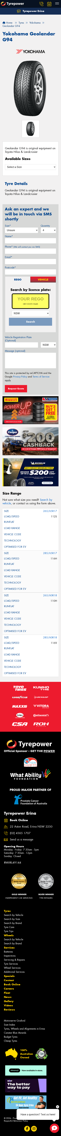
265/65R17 (50, 511)
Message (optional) (15, 351)
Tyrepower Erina (33, 11)
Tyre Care (9, 927)
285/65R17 (50, 553)
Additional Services (14, 972)
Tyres (7, 911)
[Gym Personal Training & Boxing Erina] (26, 1102)
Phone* (22, 246)
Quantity (45, 225)
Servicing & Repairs (14, 959)
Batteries (8, 951)
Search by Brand (13, 923)
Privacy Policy (20, 376)
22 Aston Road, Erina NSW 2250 (31, 826)
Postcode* (10, 267)
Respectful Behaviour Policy (16, 1121)
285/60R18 (50, 637)
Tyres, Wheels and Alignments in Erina (24, 1028)
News (7, 997)
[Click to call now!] (41, 4)
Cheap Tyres (10, 1040)
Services (9, 947)
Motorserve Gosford (14, 1020)
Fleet (7, 993)
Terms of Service (41, 376)
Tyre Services (11, 963)
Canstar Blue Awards (15, 1032)
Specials (9, 976)
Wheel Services (12, 967)
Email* (8, 257)
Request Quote (16, 388)
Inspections (9, 955)
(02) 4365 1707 (20, 833)
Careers (9, 988)
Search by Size (12, 919)
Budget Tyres (10, 1036)
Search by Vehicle (13, 915)
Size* (8, 225)
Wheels (9, 935)
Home (8, 22)
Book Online (12, 984)
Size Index (9, 1024)
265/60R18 (50, 595)
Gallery (8, 1001)
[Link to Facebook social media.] (27, 1129)
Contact (9, 980)
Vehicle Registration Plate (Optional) (18, 339)
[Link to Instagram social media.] (34, 1129)
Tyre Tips (8, 931)
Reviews (9, 1009)
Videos (8, 1005)
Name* (9, 236)
